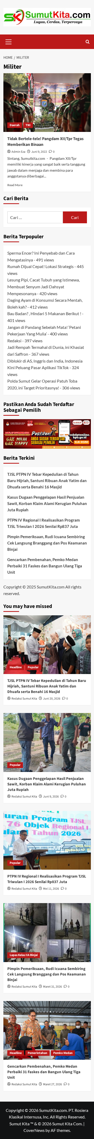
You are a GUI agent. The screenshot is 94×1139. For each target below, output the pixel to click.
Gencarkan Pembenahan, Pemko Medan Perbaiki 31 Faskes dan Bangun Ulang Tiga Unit (44, 566)
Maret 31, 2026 (52, 986)
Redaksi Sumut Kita (24, 698)
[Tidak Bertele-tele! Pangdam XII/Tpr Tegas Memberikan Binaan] (47, 102)
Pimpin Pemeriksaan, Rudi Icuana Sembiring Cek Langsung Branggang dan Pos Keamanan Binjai (47, 543)
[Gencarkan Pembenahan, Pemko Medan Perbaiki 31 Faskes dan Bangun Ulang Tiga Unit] (47, 1030)
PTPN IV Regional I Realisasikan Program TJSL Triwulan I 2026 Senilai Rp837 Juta (43, 523)
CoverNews (34, 1130)
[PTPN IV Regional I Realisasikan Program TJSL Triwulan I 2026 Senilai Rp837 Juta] (47, 840)
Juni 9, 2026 (51, 796)
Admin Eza (18, 152)
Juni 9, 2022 (39, 152)
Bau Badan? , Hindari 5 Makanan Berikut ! (44, 313)
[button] (8, 41)
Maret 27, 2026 (52, 1084)
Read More (14, 185)
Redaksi (14, 340)
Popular (33, 667)
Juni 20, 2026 (51, 698)
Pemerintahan (37, 1053)
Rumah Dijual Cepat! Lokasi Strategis (40, 266)
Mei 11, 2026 (51, 889)
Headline (16, 667)
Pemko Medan (63, 1053)
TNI (28, 125)
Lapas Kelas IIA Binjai (24, 955)
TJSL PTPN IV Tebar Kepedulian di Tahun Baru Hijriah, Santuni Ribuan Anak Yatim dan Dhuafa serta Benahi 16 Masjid (47, 480)
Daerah (15, 125)
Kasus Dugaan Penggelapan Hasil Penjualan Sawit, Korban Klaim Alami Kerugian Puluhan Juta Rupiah (47, 503)
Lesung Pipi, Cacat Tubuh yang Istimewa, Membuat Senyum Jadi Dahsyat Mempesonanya (43, 286)
